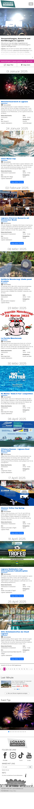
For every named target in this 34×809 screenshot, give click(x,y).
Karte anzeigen (7, 105)
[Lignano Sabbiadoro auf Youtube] (29, 755)
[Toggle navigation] (31, 3)
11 (16, 669)
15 (27, 669)
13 (21, 669)
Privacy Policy (13, 790)
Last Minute (13, 693)
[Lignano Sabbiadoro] (17, 743)
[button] (14, 689)
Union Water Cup (8, 159)
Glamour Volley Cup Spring (12, 508)
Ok (30, 767)
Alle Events (3, 728)
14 (24, 669)
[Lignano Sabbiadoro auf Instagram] (13, 755)
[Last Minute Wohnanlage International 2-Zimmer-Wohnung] (6, 684)
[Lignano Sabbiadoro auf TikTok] (21, 755)
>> (31, 669)
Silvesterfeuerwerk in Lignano (14, 102)
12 (19, 669)
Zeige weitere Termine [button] (17, 182)
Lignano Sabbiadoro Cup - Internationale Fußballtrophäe (14, 570)
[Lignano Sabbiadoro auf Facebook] (5, 755)
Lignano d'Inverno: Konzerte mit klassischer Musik (15, 219)
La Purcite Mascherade (11, 338)
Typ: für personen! (21, 681)
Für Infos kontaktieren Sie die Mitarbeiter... (13, 775)
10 (14, 669)
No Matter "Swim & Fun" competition (17, 394)
